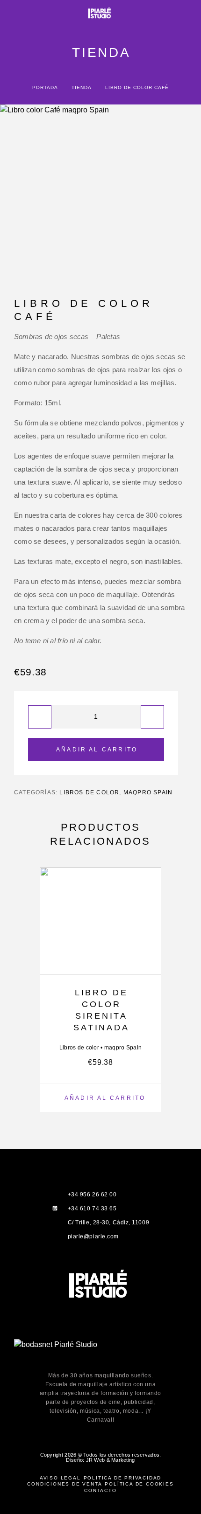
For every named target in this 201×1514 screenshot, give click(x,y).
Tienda (81, 87)
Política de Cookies (139, 1483)
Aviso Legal (60, 1477)
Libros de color (89, 792)
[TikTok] (131, 1332)
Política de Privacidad (123, 1477)
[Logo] (100, 14)
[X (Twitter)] (110, 1332)
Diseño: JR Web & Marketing (100, 1460)
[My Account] (172, 13)
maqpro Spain (147, 792)
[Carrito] (187, 13)
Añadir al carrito (96, 749)
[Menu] (18, 14)
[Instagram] (90, 1332)
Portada (44, 87)
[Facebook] (70, 1332)
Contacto (100, 1490)
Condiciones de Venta (64, 1483)
